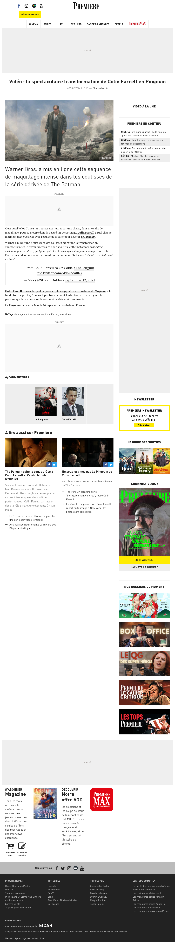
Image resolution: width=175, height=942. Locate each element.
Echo (50, 896)
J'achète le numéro (144, 567)
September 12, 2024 (80, 280)
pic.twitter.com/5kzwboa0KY (59, 273)
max (61, 314)
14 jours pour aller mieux (18, 907)
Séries (47, 24)
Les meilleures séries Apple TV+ (149, 903)
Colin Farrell (51, 314)
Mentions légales (13, 938)
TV (61, 24)
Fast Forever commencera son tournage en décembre (142, 142)
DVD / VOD (76, 24)
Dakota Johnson (98, 893)
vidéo (68, 314)
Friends (52, 885)
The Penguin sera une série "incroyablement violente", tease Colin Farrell (87, 495)
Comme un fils (12, 903)
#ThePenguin (84, 267)
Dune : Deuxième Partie (17, 885)
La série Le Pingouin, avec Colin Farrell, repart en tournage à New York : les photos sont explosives (88, 507)
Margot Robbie (97, 900)
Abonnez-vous (30, 14)
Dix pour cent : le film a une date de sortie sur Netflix (143, 150)
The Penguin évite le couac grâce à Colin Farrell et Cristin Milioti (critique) (29, 475)
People (119, 24)
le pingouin (21, 314)
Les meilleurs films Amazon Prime (151, 911)
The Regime (54, 889)
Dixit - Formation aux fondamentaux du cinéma (105, 931)
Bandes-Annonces (98, 24)
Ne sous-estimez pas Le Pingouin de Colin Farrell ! (87, 473)
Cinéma (33, 24)
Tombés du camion (15, 893)
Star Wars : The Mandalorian (62, 900)
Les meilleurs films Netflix (146, 907)
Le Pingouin (41, 419)
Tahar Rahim (97, 903)
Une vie (9, 889)
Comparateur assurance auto (18, 931)
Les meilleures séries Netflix (148, 893)
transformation (36, 314)
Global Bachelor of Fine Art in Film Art (50, 931)
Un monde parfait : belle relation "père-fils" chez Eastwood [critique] (143, 133)
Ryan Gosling (97, 889)
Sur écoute (53, 903)
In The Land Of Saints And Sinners (23, 896)
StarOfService (76, 931)
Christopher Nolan (100, 885)
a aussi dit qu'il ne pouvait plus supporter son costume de (55, 291)
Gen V (51, 893)
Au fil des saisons (14, 900)
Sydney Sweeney (98, 896)
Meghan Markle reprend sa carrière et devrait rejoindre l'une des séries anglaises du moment (140, 158)
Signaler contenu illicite (33, 938)
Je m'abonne (144, 560)
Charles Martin (100, 88)
